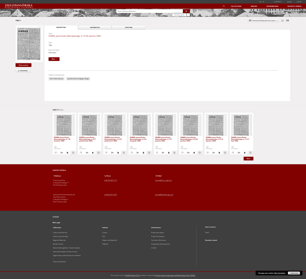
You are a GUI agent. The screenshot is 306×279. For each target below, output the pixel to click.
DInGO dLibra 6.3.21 (133, 275)
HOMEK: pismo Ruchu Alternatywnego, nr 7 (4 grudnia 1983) (163, 139)
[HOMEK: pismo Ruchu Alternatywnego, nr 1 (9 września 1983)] (64, 125)
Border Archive (58, 244)
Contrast (278, 2)
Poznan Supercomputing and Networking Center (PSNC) (175, 275)
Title (103, 236)
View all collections (59, 262)
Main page (56, 223)
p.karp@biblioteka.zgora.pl (164, 195)
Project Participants (157, 236)
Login (299, 2)
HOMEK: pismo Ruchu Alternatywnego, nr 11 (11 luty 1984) (240, 139)
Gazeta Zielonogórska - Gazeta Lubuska (66, 248)
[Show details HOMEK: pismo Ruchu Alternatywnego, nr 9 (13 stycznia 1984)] (225, 152)
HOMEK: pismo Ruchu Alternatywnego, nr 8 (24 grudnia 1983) (189, 139)
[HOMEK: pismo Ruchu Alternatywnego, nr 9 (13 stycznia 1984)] (216, 125)
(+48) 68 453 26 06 (110, 195)
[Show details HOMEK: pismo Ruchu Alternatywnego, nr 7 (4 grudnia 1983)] (174, 152)
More (248, 159)
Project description (157, 233)
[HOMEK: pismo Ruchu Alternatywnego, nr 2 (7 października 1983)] (89, 125)
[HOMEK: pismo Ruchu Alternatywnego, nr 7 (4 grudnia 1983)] (165, 125)
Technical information (158, 240)
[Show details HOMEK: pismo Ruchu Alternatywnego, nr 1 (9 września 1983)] (73, 152)
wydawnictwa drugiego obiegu (78, 79)
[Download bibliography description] (61, 152)
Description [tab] (61, 27)
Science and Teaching (60, 236)
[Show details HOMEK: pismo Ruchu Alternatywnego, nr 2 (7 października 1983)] (98, 152)
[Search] (186, 11)
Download (23, 71)
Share (289, 2)
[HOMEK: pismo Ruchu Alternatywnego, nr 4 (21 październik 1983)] (115, 125)
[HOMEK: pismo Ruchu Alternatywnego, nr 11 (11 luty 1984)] (241, 125)
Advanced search (179, 15)
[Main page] (223, 6)
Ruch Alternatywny (56, 79)
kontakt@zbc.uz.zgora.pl (163, 180)
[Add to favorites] (282, 20)
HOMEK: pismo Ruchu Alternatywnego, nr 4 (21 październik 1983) (113, 139)
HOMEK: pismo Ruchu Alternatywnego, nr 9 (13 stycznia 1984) (214, 139)
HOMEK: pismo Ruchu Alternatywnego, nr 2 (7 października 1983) (87, 139)
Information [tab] (95, 27)
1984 (50, 45)
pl (264, 2)
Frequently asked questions (160, 244)
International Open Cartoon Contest (65, 252)
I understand (294, 273)
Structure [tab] (128, 27)
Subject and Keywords (109, 240)
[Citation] (287, 20)
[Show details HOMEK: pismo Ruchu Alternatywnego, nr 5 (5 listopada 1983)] (149, 152)
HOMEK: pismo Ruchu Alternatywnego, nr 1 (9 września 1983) (62, 139)
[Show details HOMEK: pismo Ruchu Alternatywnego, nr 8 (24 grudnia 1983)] (199, 152)
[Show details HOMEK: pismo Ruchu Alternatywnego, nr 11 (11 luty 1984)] (250, 152)
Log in (207, 232)
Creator (104, 233)
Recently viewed (294, 6)
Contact (153, 248)
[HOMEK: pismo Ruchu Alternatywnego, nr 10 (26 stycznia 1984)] (29, 44)
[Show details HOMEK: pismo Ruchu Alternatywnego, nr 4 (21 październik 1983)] (123, 152)
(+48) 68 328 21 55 (110, 180)
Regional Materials (59, 240)
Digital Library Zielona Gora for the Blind (66, 255)
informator (52, 53)
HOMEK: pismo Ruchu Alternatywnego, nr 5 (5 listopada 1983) (138, 139)
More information (279, 273)
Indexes (254, 6)
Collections (236, 6)
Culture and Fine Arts (60, 233)
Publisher (105, 244)
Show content (23, 65)
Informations (272, 6)
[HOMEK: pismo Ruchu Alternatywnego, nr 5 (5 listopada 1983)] (140, 125)
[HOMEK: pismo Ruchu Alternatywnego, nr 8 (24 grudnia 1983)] (190, 125)
